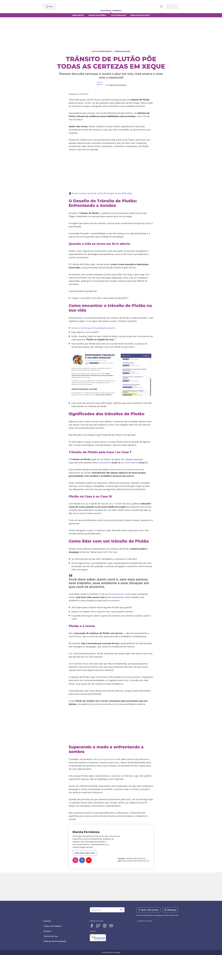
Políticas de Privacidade (54, 941)
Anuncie (47, 931)
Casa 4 (87, 503)
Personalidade (122, 51)
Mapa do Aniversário (140, 15)
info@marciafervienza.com (136, 858)
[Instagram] (75, 860)
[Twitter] (98, 926)
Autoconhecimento (102, 51)
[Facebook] (82, 860)
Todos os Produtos (52, 926)
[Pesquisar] (161, 6)
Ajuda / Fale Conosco (150, 910)
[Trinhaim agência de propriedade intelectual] (98, 941)
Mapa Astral (78, 15)
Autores (47, 921)
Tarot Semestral (118, 15)
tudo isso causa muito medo (106, 759)
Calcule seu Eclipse (97, 15)
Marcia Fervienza (117, 85)
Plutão (87, 102)
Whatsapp (171, 910)
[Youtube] (89, 860)
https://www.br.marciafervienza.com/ (136, 861)
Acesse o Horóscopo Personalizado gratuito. (93, 328)
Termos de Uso (50, 936)
